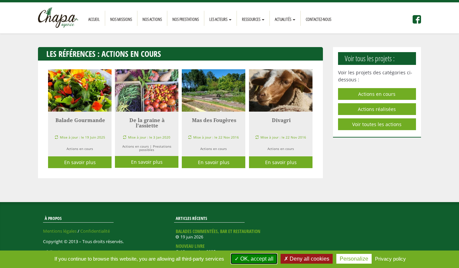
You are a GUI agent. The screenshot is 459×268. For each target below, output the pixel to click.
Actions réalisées (377, 109)
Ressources (251, 19)
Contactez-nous (318, 19)
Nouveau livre (190, 246)
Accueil (94, 19)
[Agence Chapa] (58, 18)
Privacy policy (390, 259)
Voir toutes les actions (377, 124)
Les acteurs (218, 19)
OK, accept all (256, 259)
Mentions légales (60, 231)
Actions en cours (376, 94)
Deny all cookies (308, 259)
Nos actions (152, 19)
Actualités (283, 19)
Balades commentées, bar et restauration (218, 231)
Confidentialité (95, 231)
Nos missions (121, 19)
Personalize (354, 259)
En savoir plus (80, 162)
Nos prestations (185, 19)
